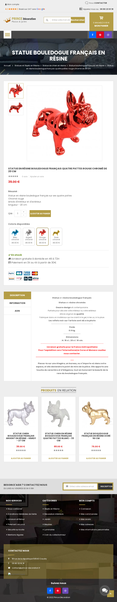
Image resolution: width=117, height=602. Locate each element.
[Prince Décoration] (21, 20)
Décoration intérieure (53, 514)
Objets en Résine (51, 509)
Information (17, 303)
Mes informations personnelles (95, 529)
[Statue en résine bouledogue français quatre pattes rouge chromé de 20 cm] (15, 90)
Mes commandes (89, 514)
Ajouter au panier (40, 213)
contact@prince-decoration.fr (26, 568)
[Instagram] (108, 34)
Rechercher (78, 20)
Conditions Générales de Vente (22, 514)
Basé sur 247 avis (25, 9)
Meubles (48, 524)
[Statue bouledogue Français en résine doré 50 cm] (96, 413)
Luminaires (49, 529)
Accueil (7, 65)
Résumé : (13, 191)
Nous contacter (15, 509)
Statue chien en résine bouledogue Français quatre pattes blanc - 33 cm (58, 437)
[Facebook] (92, 34)
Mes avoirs (86, 519)
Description (17, 295)
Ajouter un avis (37, 176)
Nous (98, 3)
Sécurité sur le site (16, 529)
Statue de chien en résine (54, 65)
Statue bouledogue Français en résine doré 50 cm (96, 436)
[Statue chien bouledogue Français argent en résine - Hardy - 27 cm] (21, 413)
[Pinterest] (100, 34)
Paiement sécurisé (16, 524)
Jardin (47, 519)
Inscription (106, 486)
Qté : (10, 213)
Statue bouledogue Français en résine (86, 65)
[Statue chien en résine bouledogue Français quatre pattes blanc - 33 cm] (58, 413)
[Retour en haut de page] (110, 594)
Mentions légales (15, 534)
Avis (17, 310)
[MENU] (7, 34)
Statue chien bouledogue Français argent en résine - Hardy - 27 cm (21, 437)
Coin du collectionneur (55, 534)
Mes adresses (87, 524)
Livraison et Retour (16, 519)
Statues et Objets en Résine (27, 65)
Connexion (86, 509)
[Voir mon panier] (101, 18)
